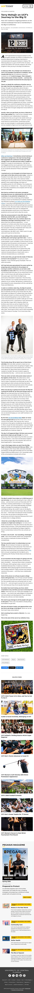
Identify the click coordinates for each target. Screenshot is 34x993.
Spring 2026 (6, 881)
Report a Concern (8, 984)
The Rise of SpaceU (17, 953)
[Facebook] (9, 975)
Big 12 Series (21, 659)
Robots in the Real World (19, 907)
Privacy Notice (12, 982)
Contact (13, 979)
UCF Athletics (5, 659)
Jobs (22, 979)
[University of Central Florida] (12, 2)
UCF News (27, 984)
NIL (30, 550)
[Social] (17, 975)
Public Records (20, 982)
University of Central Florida (17, 971)
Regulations (27, 982)
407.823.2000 (27, 988)
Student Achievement (18, 984)
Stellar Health (15, 940)
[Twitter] (13, 975)
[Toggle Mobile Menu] (32, 2)
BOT (9, 979)
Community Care (16, 924)
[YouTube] (20, 975)
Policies (5, 982)
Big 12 (13, 659)
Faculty (18, 979)
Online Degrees (28, 979)
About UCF (4, 979)
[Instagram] (24, 975)
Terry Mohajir (5, 662)
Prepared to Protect (11, 886)
